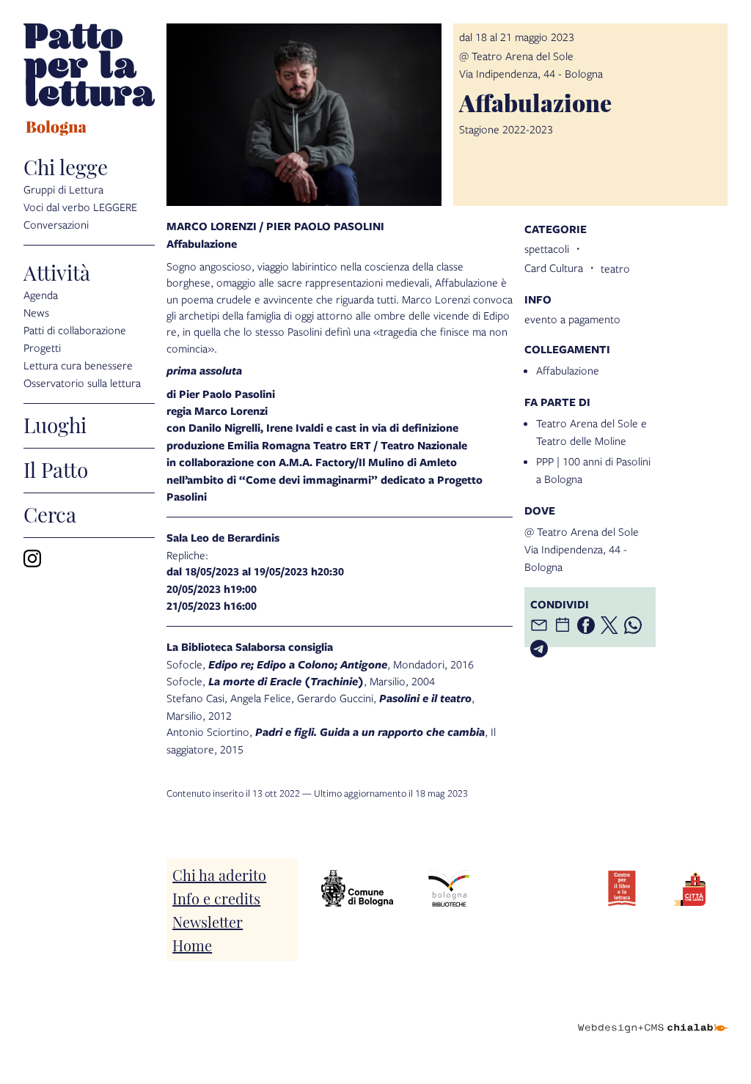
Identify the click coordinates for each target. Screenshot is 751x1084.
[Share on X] (609, 625)
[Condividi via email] (539, 625)
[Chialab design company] (653, 1016)
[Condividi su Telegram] (539, 648)
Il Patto (55, 468)
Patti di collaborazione (74, 329)
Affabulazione (567, 370)
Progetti (42, 347)
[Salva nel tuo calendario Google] (562, 625)
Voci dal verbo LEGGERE (80, 206)
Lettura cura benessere (78, 365)
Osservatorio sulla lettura (82, 382)
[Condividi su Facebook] (586, 625)
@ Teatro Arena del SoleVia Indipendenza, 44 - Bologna (581, 549)
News (36, 312)
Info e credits (216, 898)
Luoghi (55, 424)
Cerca (49, 513)
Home (192, 944)
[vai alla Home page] (89, 81)
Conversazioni (56, 224)
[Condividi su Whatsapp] (633, 625)
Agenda (40, 294)
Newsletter (207, 921)
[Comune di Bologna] (357, 888)
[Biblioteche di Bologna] (448, 888)
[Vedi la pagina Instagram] (32, 558)
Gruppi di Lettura (63, 189)
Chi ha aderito (219, 874)
